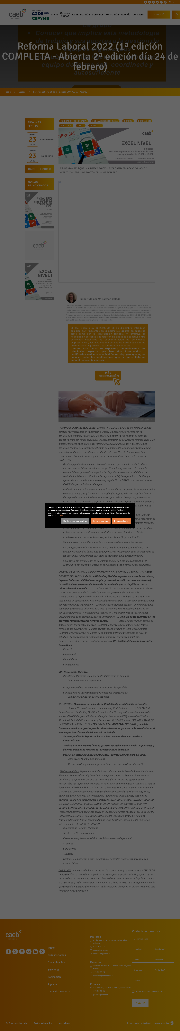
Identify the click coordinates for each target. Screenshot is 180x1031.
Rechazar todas (121, 521)
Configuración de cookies (75, 521)
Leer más (59, 515)
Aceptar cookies (100, 521)
